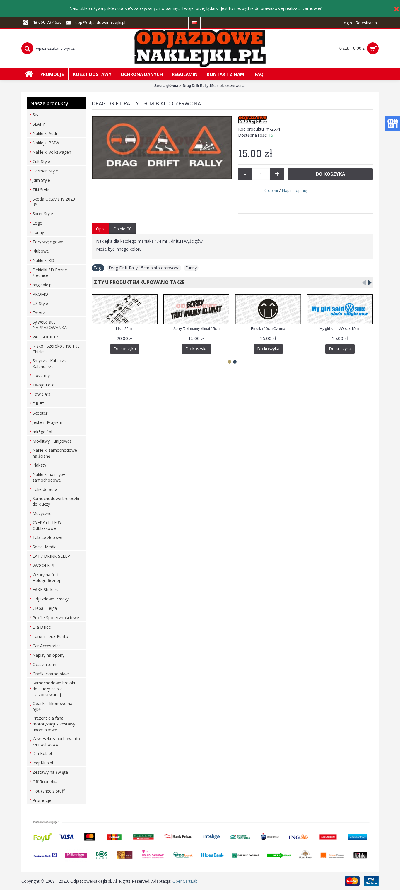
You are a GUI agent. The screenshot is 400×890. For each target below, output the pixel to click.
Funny (191, 268)
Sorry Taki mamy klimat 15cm (196, 329)
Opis (100, 229)
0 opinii (271, 190)
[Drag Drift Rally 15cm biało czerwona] (162, 147)
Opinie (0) (122, 229)
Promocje (42, 800)
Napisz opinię (294, 190)
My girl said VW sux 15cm (339, 329)
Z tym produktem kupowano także (138, 282)
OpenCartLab (185, 881)
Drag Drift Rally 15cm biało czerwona (144, 268)
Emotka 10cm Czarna (268, 329)
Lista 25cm (124, 329)
